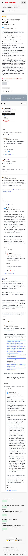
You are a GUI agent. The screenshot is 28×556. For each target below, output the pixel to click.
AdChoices (22, 554)
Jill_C (7, 138)
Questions (4, 7)
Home (4, 6)
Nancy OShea (7, 108)
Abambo (6, 159)
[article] (14, 121)
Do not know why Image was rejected (9, 519)
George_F (6, 278)
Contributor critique (6, 88)
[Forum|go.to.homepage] (10, 3)
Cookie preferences (6, 552)
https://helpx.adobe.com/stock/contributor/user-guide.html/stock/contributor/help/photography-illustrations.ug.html (16, 348)
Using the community (6, 549)
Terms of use (13, 549)
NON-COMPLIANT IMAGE (7, 498)
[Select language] (19, 3)
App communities (10, 6)
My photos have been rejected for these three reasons (13, 505)
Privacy (18, 549)
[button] (2, 3)
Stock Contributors (18, 6)
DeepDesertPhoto (7, 27)
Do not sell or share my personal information (10, 554)
